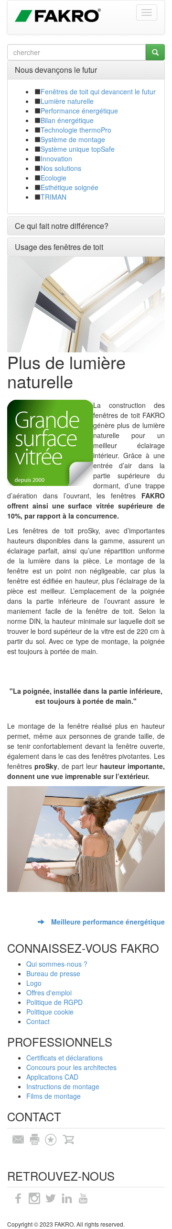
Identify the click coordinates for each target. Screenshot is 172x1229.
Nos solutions (61, 168)
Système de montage (73, 139)
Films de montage (53, 1096)
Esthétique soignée (69, 187)
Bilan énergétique (67, 120)
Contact (38, 1021)
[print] (34, 1138)
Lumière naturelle (67, 101)
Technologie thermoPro (76, 130)
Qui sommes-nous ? (56, 964)
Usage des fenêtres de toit (59, 246)
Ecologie (53, 177)
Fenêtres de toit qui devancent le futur (98, 91)
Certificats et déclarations (64, 1057)
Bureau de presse (53, 973)
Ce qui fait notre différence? (61, 225)
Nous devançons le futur (56, 69)
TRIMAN (53, 197)
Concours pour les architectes (71, 1067)
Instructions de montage (62, 1086)
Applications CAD (52, 1077)
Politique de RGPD (54, 1002)
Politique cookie (50, 1011)
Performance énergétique (79, 110)
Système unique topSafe (78, 149)
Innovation (56, 158)
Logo (34, 983)
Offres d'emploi (49, 992)
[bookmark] (50, 1138)
